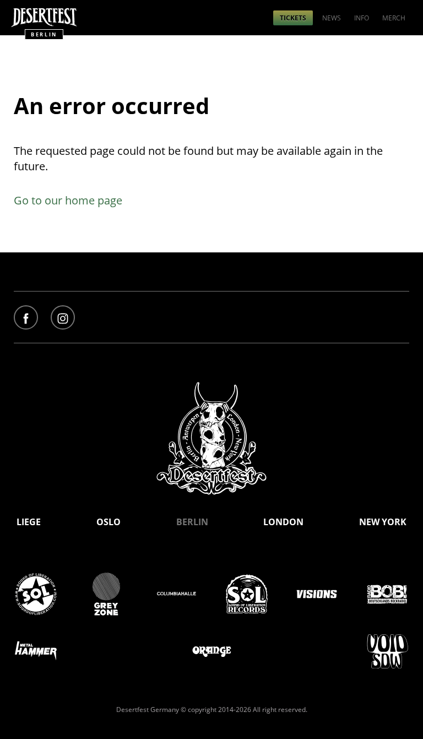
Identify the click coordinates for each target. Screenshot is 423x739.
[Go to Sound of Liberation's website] (36, 595)
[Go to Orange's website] (211, 652)
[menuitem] (293, 17)
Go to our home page (68, 200)
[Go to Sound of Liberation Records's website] (247, 595)
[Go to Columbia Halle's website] (176, 595)
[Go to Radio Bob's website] (387, 595)
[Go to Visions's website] (317, 595)
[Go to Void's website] (387, 652)
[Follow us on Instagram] (63, 318)
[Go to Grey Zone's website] (106, 595)
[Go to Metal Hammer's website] (36, 652)
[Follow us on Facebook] (26, 318)
